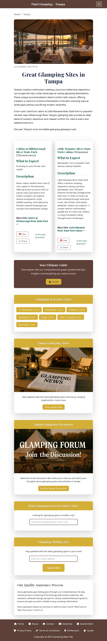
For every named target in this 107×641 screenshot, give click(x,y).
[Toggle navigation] (99, 4)
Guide (55, 281)
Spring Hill (27, 317)
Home (17, 14)
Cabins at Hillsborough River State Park (31, 152)
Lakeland (77, 309)
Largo (47, 317)
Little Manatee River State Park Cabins (74, 150)
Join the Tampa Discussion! (54, 488)
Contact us (37, 610)
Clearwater (54, 309)
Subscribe (53, 568)
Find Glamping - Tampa (48, 4)
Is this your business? (40, 236)
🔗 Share (23, 241)
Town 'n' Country (71, 317)
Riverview (27, 324)
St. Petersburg (29, 309)
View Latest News (53, 407)
